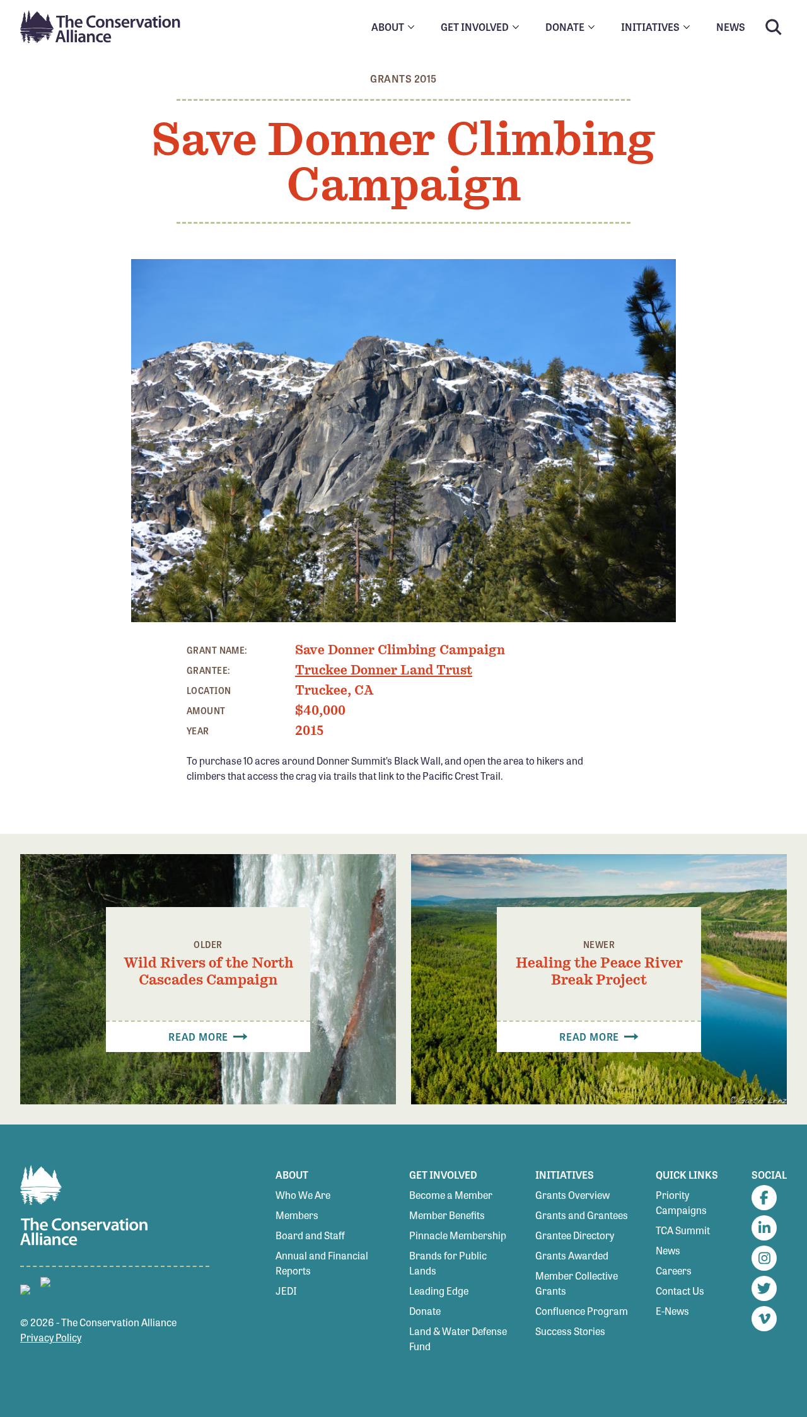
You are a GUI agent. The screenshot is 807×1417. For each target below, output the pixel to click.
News (668, 1250)
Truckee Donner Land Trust (383, 670)
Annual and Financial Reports (322, 1263)
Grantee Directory (574, 1235)
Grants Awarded (571, 1255)
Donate (425, 1311)
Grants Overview (572, 1195)
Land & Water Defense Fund (458, 1338)
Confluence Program (581, 1311)
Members (297, 1215)
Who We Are (303, 1195)
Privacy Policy (50, 1337)
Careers (674, 1270)
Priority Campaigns (681, 1202)
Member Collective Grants (576, 1283)
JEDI (286, 1290)
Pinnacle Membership (457, 1235)
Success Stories (570, 1331)
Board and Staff (310, 1235)
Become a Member (450, 1195)
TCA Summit (683, 1230)
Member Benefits (447, 1215)
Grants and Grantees (581, 1215)
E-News (672, 1311)
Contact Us (680, 1290)
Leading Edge (438, 1290)
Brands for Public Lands (448, 1263)
